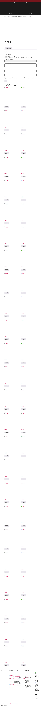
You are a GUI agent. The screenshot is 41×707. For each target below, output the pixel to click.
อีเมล (5, 73)
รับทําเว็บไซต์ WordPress (12, 704)
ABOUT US (10, 13)
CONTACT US (30, 13)
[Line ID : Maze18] (16, 679)
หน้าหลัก (5, 16)
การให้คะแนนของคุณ (8, 59)
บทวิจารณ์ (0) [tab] (8, 48)
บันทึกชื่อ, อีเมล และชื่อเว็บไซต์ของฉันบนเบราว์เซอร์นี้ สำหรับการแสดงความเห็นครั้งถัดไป (20, 78)
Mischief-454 (23, 16)
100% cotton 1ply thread (15, 16)
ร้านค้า (9, 16)
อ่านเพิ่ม (6, 106)
